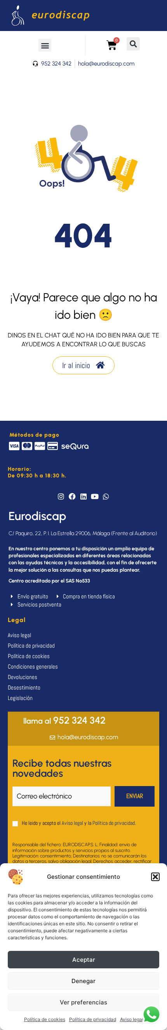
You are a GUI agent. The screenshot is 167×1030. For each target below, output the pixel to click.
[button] (155, 877)
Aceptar (83, 959)
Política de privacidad (92, 1019)
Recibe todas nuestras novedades (61, 768)
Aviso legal (131, 1019)
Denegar (83, 981)
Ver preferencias (83, 1002)
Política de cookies (44, 1019)
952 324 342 (64, 720)
